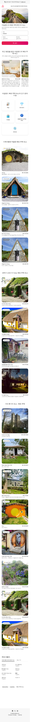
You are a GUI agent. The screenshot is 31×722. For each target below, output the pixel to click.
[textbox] (8, 39)
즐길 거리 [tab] (19, 660)
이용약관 (20, 715)
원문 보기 (23, 2)
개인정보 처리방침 (12, 715)
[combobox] (15, 33)
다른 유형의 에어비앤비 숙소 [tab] (8, 660)
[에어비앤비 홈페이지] (3, 6)
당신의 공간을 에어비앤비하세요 (19, 6)
